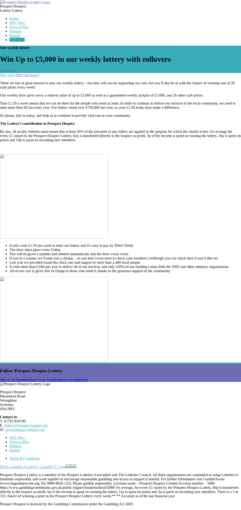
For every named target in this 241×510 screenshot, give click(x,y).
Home (14, 18)
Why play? (8, 75)
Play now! (17, 40)
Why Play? (17, 23)
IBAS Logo (9, 467)
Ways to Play (19, 27)
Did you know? (28, 75)
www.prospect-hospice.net (25, 430)
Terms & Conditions (24, 458)
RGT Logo (57, 467)
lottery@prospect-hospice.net (26, 425)
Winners (15, 31)
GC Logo (41, 467)
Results (14, 35)
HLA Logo (26, 467)
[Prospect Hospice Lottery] (25, 2)
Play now (7, 71)
